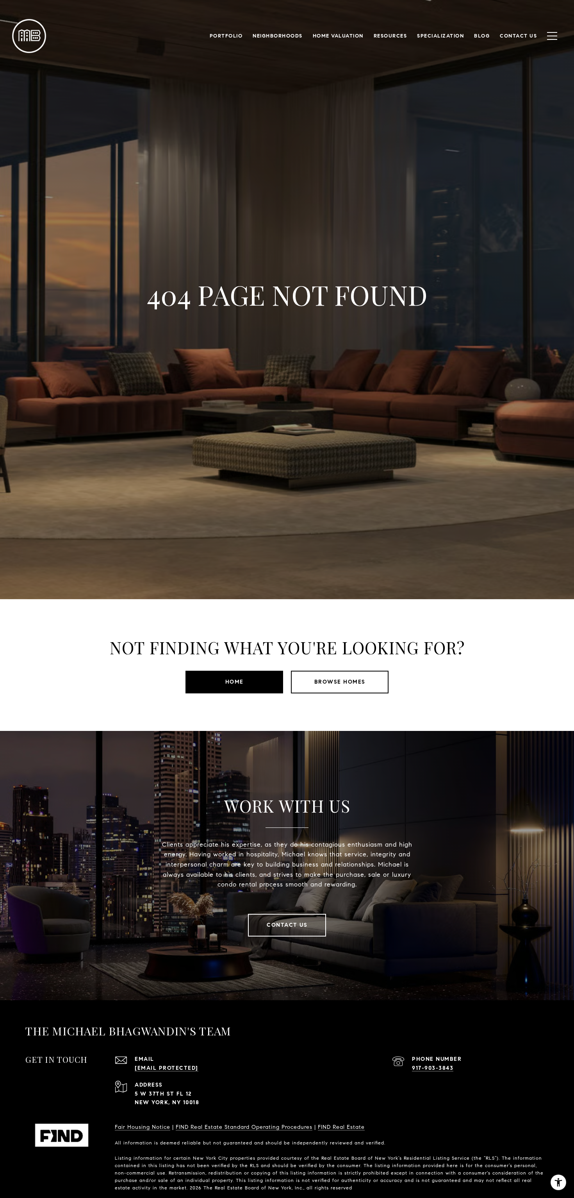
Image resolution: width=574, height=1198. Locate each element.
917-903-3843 (432, 1068)
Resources (390, 36)
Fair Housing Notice (142, 1127)
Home (234, 682)
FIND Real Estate (341, 1127)
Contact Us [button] (287, 925)
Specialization (440, 36)
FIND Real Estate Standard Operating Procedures (244, 1127)
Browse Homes (339, 682)
